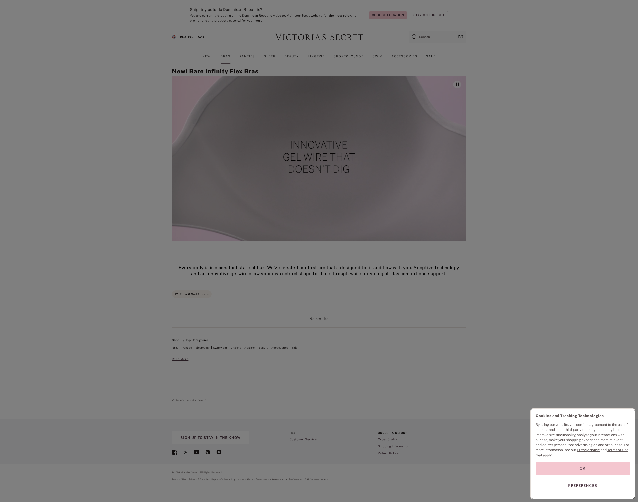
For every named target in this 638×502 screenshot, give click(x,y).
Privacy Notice (588, 450)
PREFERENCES (582, 485)
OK (583, 468)
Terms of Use (617, 450)
